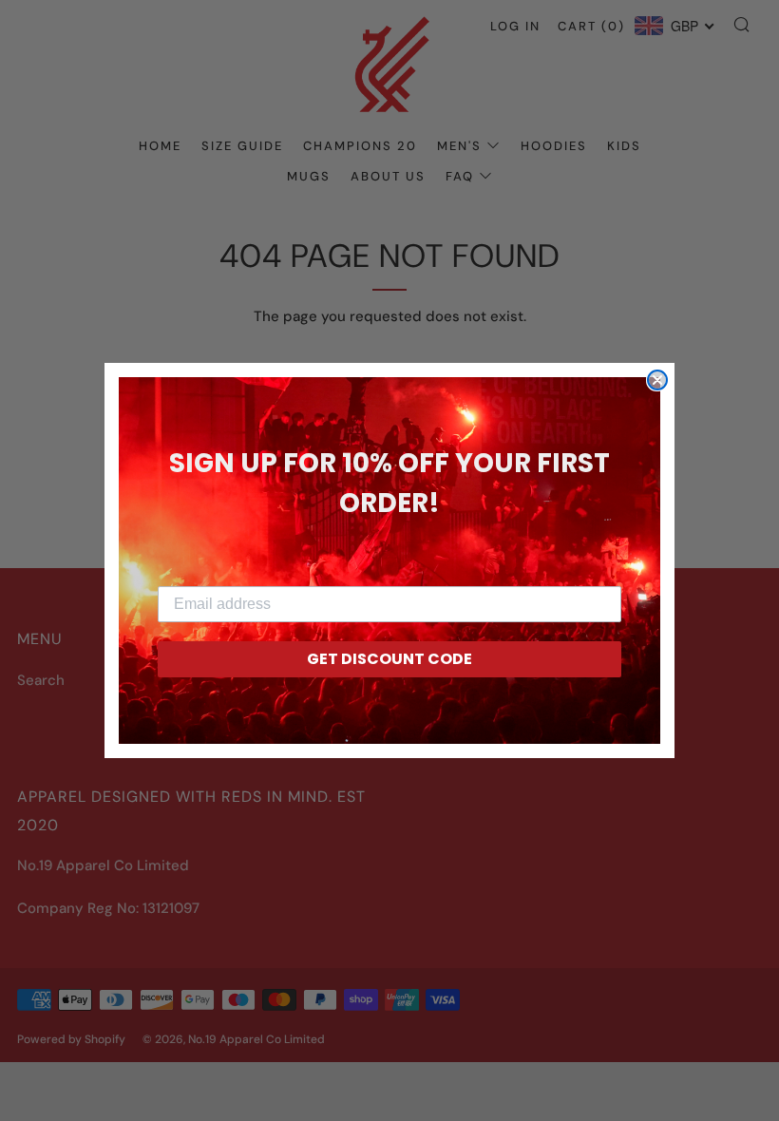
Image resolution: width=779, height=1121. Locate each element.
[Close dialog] (657, 380)
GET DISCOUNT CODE (389, 659)
